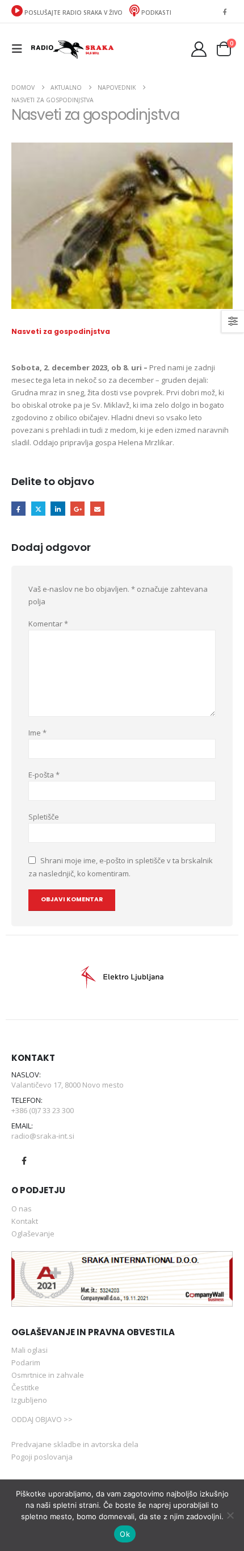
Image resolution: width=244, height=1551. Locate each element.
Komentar (48, 623)
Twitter (38, 508)
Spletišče (43, 817)
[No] (229, 1515)
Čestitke (25, 1387)
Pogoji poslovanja (42, 1457)
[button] (20, 48)
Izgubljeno (29, 1400)
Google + (77, 508)
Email (97, 508)
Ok (125, 1534)
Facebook (18, 508)
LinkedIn (58, 508)
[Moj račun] (199, 49)
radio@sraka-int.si (42, 1136)
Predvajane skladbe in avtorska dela (74, 1444)
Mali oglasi (29, 1350)
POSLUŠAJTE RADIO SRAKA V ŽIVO (73, 12)
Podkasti (155, 12)
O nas (21, 1208)
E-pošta (44, 775)
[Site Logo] (72, 48)
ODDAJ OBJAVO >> (42, 1419)
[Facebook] (224, 11)
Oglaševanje (32, 1233)
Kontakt (24, 1221)
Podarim (25, 1362)
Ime (37, 733)
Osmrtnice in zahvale (47, 1375)
